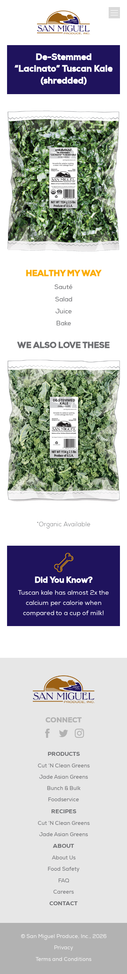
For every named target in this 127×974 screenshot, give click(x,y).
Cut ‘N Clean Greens (64, 766)
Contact (63, 904)
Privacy (63, 948)
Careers (63, 892)
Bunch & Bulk (63, 788)
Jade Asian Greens (63, 777)
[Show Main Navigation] (114, 12)
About (63, 847)
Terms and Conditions (63, 959)
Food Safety (63, 869)
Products (64, 755)
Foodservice (63, 800)
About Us (63, 858)
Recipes (63, 812)
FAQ (63, 881)
